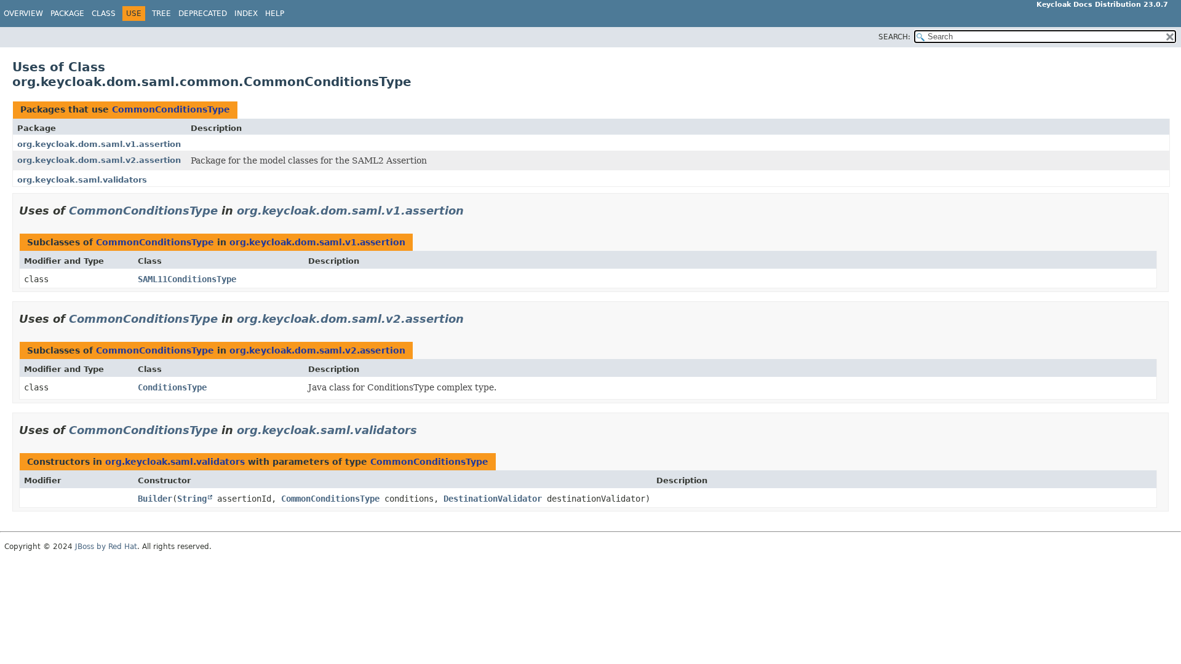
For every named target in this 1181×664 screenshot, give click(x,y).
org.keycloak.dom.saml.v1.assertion (99, 144)
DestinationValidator (492, 499)
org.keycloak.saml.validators (82, 179)
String (192, 499)
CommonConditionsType (171, 109)
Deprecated (202, 13)
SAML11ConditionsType (187, 279)
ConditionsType (172, 387)
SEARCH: (894, 37)
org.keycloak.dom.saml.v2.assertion (99, 160)
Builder (155, 499)
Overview (23, 13)
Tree (161, 13)
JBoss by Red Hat (106, 546)
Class (104, 13)
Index (246, 13)
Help (274, 13)
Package (67, 13)
